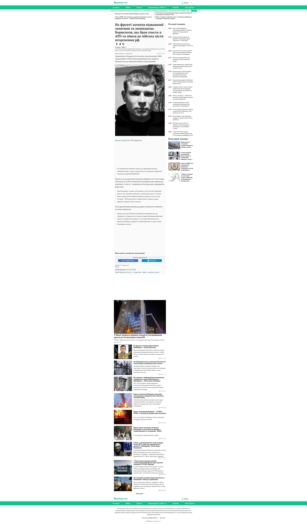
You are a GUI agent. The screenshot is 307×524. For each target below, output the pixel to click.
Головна (116, 7)
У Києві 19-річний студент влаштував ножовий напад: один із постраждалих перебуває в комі (183, 133)
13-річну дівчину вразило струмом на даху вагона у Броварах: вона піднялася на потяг (183, 111)
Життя (139, 7)
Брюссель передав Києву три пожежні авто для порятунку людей (181, 59)
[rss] (187, 3)
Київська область (125, 272)
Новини (176, 7)
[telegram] (185, 3)
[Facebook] (116, 44)
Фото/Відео (189, 7)
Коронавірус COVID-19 (157, 7)
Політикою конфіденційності (160, 10)
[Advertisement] (140, 154)
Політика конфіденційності (150, 518)
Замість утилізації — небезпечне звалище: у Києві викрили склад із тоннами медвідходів (183, 97)
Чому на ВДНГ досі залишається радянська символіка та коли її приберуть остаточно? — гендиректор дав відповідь (133, 17)
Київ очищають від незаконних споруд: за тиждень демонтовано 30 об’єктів (182, 118)
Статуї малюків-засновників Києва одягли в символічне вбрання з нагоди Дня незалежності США (173, 13)
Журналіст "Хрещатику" (126, 53)
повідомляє (125, 140)
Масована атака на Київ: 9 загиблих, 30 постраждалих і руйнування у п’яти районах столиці (181, 125)
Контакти (162, 518)
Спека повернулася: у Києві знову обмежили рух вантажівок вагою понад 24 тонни (182, 66)
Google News (129, 260)
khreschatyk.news (156, 521)
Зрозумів (194, 10)
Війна (128, 7)
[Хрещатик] (120, 3)
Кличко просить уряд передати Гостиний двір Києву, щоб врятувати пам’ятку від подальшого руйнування (182, 74)
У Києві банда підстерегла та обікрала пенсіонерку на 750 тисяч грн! (183, 45)
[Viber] (123, 44)
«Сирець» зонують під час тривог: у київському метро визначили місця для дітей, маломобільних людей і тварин (183, 89)
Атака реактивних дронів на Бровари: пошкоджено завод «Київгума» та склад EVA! (181, 38)
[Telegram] (120, 44)
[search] (191, 2)
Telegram (153, 260)
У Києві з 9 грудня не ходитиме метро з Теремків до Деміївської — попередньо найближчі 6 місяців (173, 17)
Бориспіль (137, 272)
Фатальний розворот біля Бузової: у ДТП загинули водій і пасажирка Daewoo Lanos (183, 81)
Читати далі (139, 493)
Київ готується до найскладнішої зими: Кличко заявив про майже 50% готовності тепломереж (182, 52)
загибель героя (153, 272)
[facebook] (182, 3)
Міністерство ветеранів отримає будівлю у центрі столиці (132, 13)
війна (144, 272)
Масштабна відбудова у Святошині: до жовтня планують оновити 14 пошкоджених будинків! (182, 31)
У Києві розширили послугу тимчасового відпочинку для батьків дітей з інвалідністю (181, 104)
